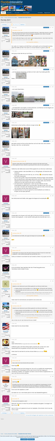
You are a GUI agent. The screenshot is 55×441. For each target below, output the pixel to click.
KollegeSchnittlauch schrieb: (18, 161)
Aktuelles (9, 12)
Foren (3, 12)
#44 (52, 86)
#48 (52, 158)
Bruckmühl (8, 172)
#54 (52, 281)
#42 (52, 51)
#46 (52, 122)
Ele (6, 384)
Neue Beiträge (4, 15)
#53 (52, 265)
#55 (52, 303)
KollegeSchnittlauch (6, 289)
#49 (52, 195)
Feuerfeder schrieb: (16, 30)
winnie (6, 347)
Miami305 (5, 331)
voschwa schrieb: (16, 233)
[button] (13, 12)
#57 (52, 339)
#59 (52, 376)
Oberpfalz (8, 41)
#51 (52, 230)
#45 (52, 105)
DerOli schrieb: (15, 360)
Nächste (22, 24)
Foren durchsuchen (12, 15)
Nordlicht (5, 272)
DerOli (6, 310)
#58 (52, 357)
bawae (3, 22)
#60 (52, 396)
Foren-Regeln (26, 12)
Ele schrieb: (14, 398)
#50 (52, 213)
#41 (52, 27)
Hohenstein (7, 353)
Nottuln (8, 391)
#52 (52, 247)
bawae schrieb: (15, 250)
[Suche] (52, 12)
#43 (52, 69)
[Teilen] (50, 27)
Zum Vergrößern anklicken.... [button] (32, 42)
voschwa (5, 166)
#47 (52, 141)
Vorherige (4, 24)
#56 (52, 323)
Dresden (8, 317)
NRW (9, 296)
